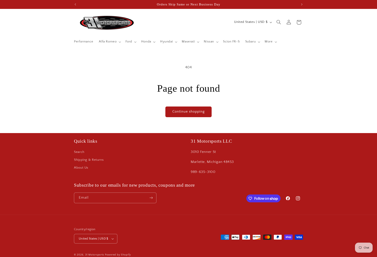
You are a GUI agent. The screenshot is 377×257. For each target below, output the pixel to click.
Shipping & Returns (89, 160)
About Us (81, 168)
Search (79, 152)
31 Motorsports (94, 254)
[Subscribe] (151, 198)
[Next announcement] (302, 4)
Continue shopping (188, 111)
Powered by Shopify (118, 254)
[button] (109, 42)
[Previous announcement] (75, 4)
